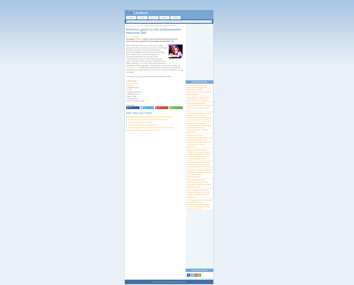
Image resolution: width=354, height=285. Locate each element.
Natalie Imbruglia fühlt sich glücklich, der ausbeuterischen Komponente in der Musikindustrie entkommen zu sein (199, 183)
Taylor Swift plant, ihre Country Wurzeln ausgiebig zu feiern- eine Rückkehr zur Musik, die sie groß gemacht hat (198, 193)
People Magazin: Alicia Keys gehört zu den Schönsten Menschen (150, 117)
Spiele (175, 18)
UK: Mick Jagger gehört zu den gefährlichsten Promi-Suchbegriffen (151, 128)
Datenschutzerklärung (172, 282)
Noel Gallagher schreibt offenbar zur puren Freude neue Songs (198, 99)
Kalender (162, 282)
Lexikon (137, 13)
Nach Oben (155, 282)
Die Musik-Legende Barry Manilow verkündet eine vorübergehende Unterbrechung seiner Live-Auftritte (199, 164)
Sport (164, 18)
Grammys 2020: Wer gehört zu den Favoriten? (144, 130)
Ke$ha (128, 68)
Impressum (182, 282)
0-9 (210, 21)
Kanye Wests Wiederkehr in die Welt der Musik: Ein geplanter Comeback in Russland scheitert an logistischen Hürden (199, 173)
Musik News (140, 26)
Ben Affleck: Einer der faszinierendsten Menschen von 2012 (148, 120)
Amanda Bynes (133, 83)
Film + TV (153, 18)
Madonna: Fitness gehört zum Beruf (140, 122)
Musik (142, 18)
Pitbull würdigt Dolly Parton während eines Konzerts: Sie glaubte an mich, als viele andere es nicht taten (199, 106)
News (131, 18)
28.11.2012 (129, 37)
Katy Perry (134, 68)
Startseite (128, 26)
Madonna (139, 39)
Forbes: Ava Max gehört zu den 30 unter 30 (143, 125)
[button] (133, 107)
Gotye (130, 90)
